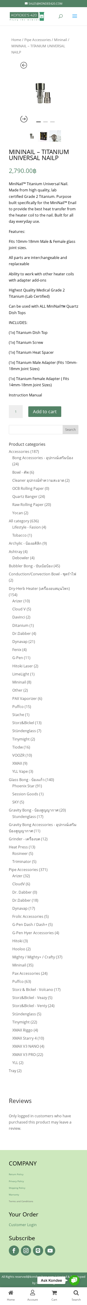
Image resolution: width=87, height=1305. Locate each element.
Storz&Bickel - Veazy (29, 997)
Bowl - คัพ (20, 472)
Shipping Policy (17, 1187)
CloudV (18, 883)
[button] (74, 1280)
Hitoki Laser (22, 666)
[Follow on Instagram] (26, 1251)
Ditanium (20, 625)
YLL (15, 1062)
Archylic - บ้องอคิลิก (25, 543)
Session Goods (25, 794)
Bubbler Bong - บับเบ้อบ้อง (31, 565)
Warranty (14, 1194)
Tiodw (17, 747)
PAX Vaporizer (24, 698)
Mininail (60, 39)
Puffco (18, 706)
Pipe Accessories (37, 39)
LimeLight (20, 674)
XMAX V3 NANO (25, 1046)
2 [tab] (45, 124)
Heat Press (18, 847)
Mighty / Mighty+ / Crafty (33, 957)
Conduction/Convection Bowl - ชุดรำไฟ (42, 574)
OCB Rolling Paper (28, 488)
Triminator (21, 861)
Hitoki (17, 940)
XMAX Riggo (22, 1030)
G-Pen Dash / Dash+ (29, 924)
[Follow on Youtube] (50, 1251)
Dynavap (20, 641)
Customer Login (23, 1224)
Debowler (20, 557)
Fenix (16, 649)
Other (17, 690)
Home (16, 39)
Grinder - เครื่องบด (24, 838)
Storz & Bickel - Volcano (32, 989)
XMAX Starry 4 (24, 1038)
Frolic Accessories (27, 916)
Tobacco (19, 535)
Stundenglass (24, 816)
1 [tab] (38, 124)
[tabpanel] (43, 93)
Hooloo (18, 948)
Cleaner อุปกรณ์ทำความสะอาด (38, 480)
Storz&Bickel (23, 722)
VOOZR (18, 755)
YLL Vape (20, 771)
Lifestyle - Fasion (26, 527)
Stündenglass (24, 730)
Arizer (17, 600)
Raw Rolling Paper (28, 504)
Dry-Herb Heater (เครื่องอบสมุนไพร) (39, 588)
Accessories (19, 451)
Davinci (18, 617)
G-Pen (17, 657)
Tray (12, 1070)
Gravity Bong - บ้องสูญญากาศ (33, 810)
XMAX (17, 763)
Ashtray (15, 551)
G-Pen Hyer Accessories (33, 932)
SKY (15, 802)
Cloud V (19, 609)
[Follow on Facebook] (14, 1251)
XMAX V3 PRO (24, 1054)
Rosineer (20, 853)
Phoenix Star (23, 785)
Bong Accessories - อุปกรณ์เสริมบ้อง (42, 457)
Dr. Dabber (22, 892)
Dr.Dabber (21, 633)
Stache (18, 714)
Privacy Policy (16, 1181)
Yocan (17, 512)
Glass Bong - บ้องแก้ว (27, 779)
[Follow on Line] (38, 1251)
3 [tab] (52, 124)
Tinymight (21, 739)
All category (19, 520)
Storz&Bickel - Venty (29, 1005)
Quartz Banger (25, 496)
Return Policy (16, 1174)
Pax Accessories (26, 973)
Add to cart (45, 411)
